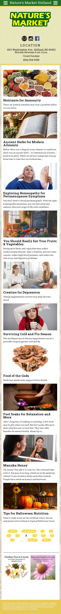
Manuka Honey (15, 465)
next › (32, 540)
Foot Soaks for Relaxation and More (26, 415)
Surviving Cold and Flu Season (27, 334)
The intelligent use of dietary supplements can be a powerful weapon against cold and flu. (28, 340)
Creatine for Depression (21, 292)
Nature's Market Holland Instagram (30, 38)
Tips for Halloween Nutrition (26, 513)
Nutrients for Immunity (22, 100)
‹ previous (29, 531)
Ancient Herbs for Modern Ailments (23, 143)
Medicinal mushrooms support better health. (25, 380)
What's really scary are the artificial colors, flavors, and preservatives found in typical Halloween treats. (29, 520)
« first (12, 531)
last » (46, 540)
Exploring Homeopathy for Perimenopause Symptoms (24, 194)
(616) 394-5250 (31, 59)
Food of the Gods (16, 376)
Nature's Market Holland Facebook (37, 38)
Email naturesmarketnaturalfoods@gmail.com (24, 38)
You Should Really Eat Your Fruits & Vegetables (30, 242)
